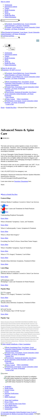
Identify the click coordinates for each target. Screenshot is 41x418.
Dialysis (35, 321)
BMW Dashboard (10, 397)
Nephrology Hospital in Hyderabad (19, 335)
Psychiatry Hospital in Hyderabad (22, 339)
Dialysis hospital (4, 323)
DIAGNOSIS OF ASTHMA (27, 321)
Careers (7, 395)
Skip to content (5, 1)
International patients (11, 6)
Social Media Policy (11, 405)
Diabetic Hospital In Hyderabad (8, 321)
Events (7, 392)
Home (2, 107)
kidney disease (9, 332)
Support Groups (9, 390)
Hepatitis (3, 330)
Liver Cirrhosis (9, 333)
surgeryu (3, 342)
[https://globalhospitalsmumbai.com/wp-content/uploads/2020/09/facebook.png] (3, 205)
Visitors (7, 8)
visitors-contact (8, 342)
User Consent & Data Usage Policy (15, 403)
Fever (26, 325)
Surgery (35, 340)
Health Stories (9, 388)
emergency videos (15, 325)
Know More (4, 218)
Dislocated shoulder (25, 323)
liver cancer (3, 333)
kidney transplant (16, 332)
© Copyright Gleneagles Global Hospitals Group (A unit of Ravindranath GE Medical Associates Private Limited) (18, 413)
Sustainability (9, 409)
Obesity (7, 337)
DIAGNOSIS (18, 321)
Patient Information (10, 17)
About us (7, 13)
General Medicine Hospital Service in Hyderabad (22, 327)
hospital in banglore (9, 330)
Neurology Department (21, 181)
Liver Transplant (23, 333)
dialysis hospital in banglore (14, 323)
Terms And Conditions (11, 400)
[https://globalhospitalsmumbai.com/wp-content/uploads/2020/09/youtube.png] (3, 209)
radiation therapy (15, 340)
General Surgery (36, 327)
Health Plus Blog (10, 15)
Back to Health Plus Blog (9, 194)
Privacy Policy (9, 402)
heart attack (23, 328)
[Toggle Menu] (37, 40)
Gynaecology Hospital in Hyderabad (12, 328)
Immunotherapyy (18, 330)
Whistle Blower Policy (11, 407)
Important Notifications (11, 393)
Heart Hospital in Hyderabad (32, 328)
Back (12, 49)
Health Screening (10, 10)
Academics (8, 386)
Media (6, 12)
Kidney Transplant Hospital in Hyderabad (30, 332)
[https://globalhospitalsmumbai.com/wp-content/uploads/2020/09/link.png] (3, 212)
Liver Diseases (16, 333)
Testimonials (8, 5)
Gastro (28, 325)
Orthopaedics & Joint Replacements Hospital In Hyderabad (23, 337)
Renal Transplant (29, 340)
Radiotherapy (22, 340)
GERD (2, 328)
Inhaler (23, 330)
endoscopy (21, 325)
